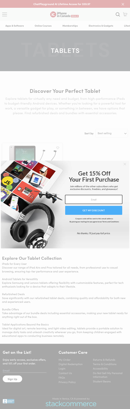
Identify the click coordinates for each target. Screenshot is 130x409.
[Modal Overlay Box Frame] (65, 204)
